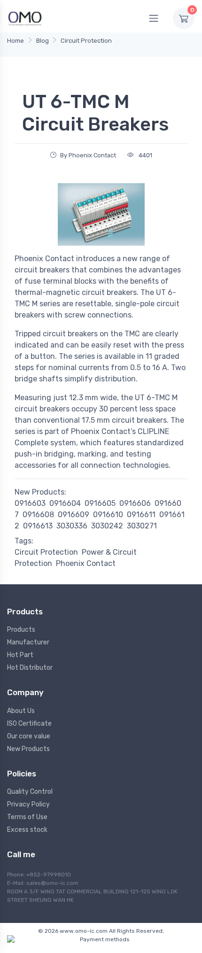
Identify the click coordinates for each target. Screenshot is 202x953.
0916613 (38, 525)
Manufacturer (28, 642)
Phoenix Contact (86, 563)
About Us (21, 711)
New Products (28, 749)
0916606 (135, 503)
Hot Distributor (30, 668)
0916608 (38, 514)
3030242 (107, 525)
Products (21, 630)
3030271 (142, 525)
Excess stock (27, 830)
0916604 (65, 503)
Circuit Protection (86, 40)
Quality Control (30, 792)
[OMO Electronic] (25, 18)
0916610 (108, 514)
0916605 (100, 503)
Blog (42, 40)
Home (15, 40)
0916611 (141, 514)
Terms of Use (27, 817)
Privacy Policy (28, 804)
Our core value (28, 736)
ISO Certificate (29, 724)
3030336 (71, 525)
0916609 (73, 514)
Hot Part (20, 655)
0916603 (30, 503)
